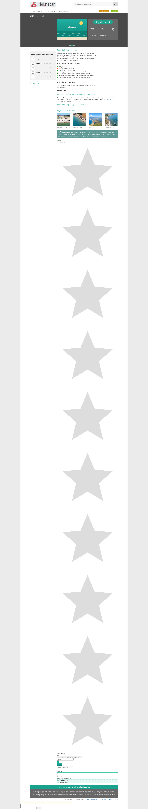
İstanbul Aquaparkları (64, 11)
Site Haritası (110, 799)
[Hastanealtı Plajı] (111, 119)
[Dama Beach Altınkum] (63, 119)
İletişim (114, 11)
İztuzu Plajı (92, 127)
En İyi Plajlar (87, 799)
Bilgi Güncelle (104, 11)
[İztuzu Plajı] (95, 119)
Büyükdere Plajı (77, 127)
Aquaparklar (41, 11)
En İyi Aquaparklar (95, 799)
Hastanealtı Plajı (109, 127)
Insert (38, 808)
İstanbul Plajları (51, 11)
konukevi (116, 799)
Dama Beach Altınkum (63, 127)
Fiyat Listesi (103, 22)
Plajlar (33, 11)
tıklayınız (85, 786)
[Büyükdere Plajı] (79, 119)
